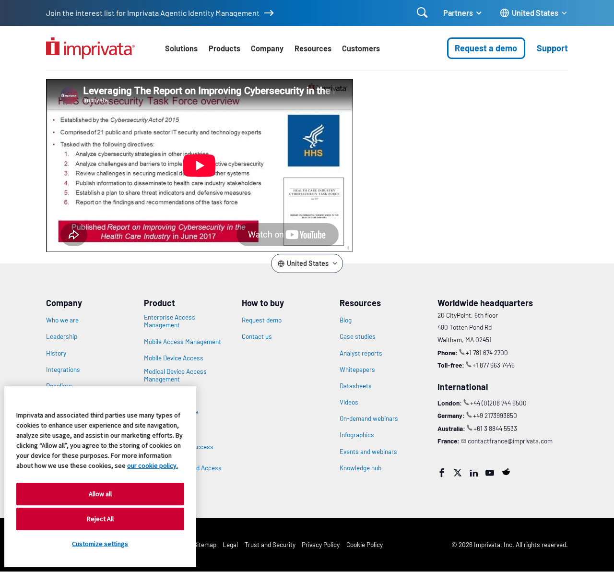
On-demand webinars (369, 418)
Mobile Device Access (173, 358)
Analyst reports (361, 353)
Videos (349, 402)
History (56, 353)
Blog (346, 320)
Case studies (358, 336)
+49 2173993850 (495, 415)
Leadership (61, 336)
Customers (361, 48)
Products (224, 48)
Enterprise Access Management (169, 321)
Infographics (357, 435)
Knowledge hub (360, 468)
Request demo (262, 320)
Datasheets (356, 386)
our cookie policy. (152, 465)
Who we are (62, 320)
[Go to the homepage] (90, 48)
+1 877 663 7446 (493, 365)
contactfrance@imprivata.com (510, 441)
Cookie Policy (364, 544)
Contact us (257, 336)
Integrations (63, 369)
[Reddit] (506, 472)
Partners (458, 12)
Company (267, 48)
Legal (230, 544)
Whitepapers (357, 369)
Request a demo (486, 48)
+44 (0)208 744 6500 (498, 403)
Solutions (181, 48)
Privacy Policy (321, 544)
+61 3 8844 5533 (495, 428)
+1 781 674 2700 (487, 352)
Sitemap (204, 544)
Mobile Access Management (182, 342)
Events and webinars (368, 451)
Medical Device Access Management (175, 375)
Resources (313, 48)
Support (552, 48)
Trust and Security (270, 544)
